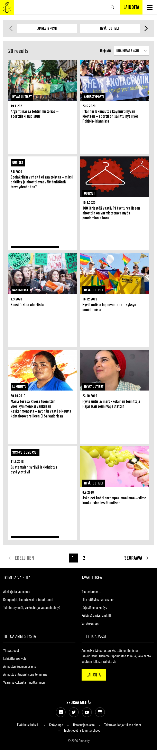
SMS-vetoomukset (25, 452)
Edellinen (11, 28)
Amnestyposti (47, 28)
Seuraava (146, 28)
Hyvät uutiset (109, 28)
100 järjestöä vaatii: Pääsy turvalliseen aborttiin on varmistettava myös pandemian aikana (111, 213)
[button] (149, 7)
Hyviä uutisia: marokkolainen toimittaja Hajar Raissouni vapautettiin (111, 404)
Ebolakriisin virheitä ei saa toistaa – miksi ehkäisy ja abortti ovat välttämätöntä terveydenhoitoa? (42, 182)
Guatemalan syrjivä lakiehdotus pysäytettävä (34, 469)
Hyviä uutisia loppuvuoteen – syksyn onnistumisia (109, 307)
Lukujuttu (19, 386)
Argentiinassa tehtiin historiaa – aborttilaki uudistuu (34, 114)
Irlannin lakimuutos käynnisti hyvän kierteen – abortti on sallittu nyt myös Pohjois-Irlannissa (110, 116)
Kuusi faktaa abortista (27, 304)
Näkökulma (20, 290)
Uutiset (17, 162)
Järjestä (105, 51)
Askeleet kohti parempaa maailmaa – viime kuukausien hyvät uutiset (114, 500)
